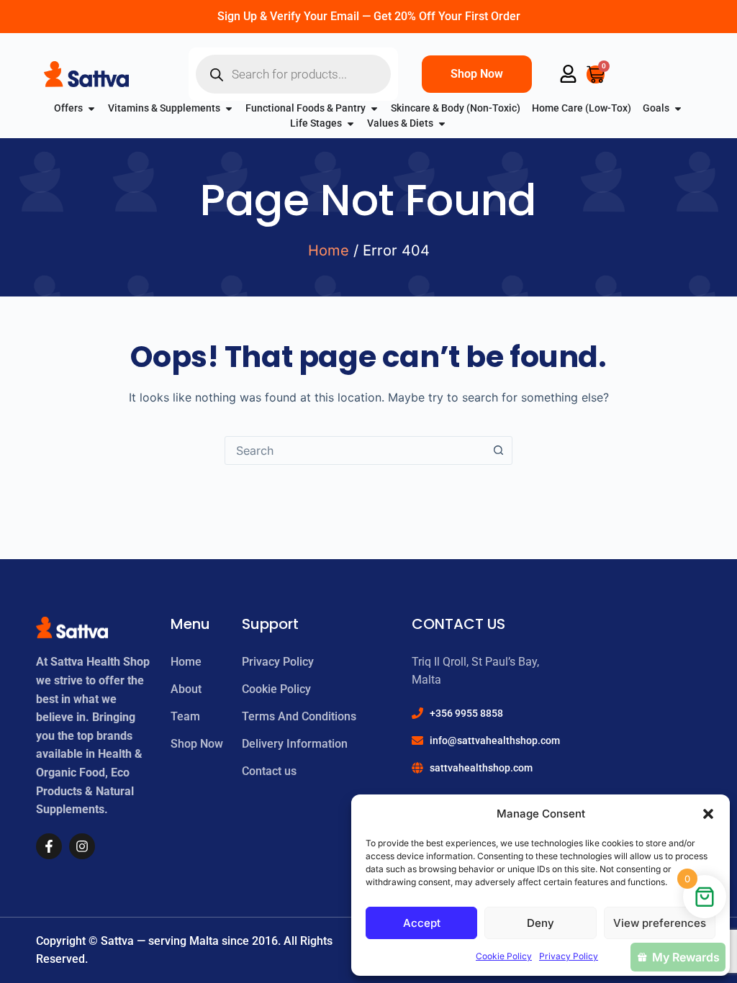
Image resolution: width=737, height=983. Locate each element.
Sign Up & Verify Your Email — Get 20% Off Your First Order (368, 16)
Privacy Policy (568, 956)
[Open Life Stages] (350, 123)
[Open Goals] (678, 108)
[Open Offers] (91, 108)
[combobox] (354, 450)
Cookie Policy (504, 956)
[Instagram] (82, 846)
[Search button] (498, 450)
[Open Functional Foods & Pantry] (374, 108)
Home (328, 250)
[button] (708, 814)
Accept (421, 923)
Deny (540, 923)
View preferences (659, 923)
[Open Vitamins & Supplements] (229, 108)
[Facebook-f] (49, 846)
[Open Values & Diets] (442, 123)
